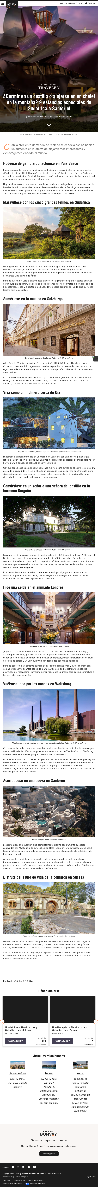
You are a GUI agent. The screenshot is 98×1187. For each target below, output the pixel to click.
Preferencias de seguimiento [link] (12, 1183)
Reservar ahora (15, 1041)
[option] (49, 69)
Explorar (49, 1073)
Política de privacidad (35, 1180)
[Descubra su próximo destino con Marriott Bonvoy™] (12, 4)
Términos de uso (20, 1180)
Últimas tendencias (62, 116)
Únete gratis (49, 1153)
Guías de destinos (17, 1073)
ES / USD (91, 3)
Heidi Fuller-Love (39, 116)
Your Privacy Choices (36, 1183)
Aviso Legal (7, 1180)
